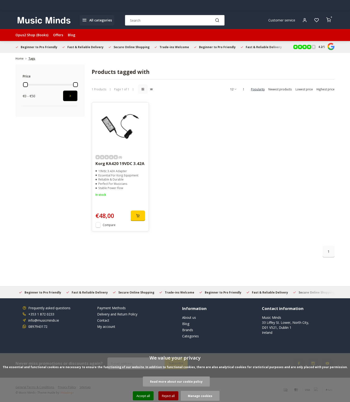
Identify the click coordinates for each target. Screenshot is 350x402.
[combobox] (175, 20)
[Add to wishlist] (141, 109)
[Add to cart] (138, 216)
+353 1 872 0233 (41, 314)
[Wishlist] (317, 20)
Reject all (168, 396)
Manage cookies (200, 396)
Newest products (280, 89)
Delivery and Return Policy (117, 314)
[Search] (217, 20)
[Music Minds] (44, 20)
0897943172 (37, 326)
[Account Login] (305, 20)
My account (106, 326)
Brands (187, 330)
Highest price (325, 89)
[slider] (25, 84)
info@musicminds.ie (43, 320)
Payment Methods (111, 308)
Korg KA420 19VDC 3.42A (120, 163)
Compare (109, 225)
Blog (71, 35)
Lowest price (304, 89)
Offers (58, 35)
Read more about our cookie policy (176, 381)
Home (19, 58)
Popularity (258, 89)
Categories (190, 336)
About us (189, 317)
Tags (31, 58)
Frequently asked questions (49, 308)
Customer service (281, 20)
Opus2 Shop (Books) (31, 35)
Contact (103, 320)
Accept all (143, 396)
